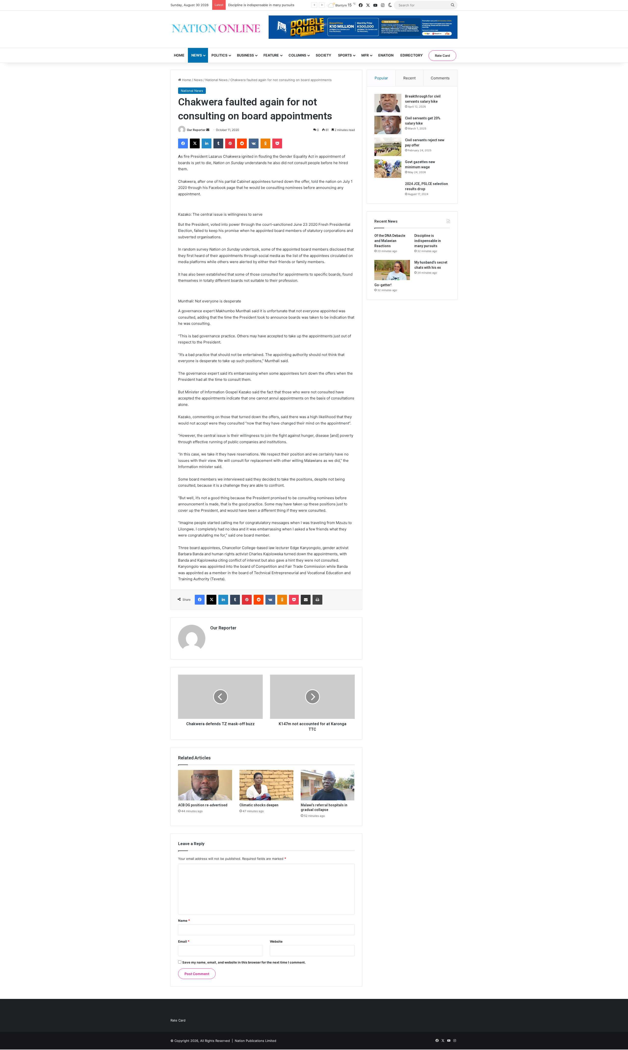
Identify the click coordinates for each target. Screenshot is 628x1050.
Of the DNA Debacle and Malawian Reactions (389, 241)
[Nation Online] (215, 29)
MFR (365, 55)
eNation (385, 55)
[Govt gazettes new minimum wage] (387, 168)
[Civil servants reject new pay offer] (387, 147)
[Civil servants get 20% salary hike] (387, 125)
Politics (219, 55)
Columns (297, 55)
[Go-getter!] (392, 270)
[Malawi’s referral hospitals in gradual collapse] (328, 785)
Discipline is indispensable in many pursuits (427, 241)
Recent (409, 78)
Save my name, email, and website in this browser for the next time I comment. (244, 962)
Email (183, 941)
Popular (381, 78)
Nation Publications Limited (255, 1041)
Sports (345, 55)
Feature (271, 55)
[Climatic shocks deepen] (266, 785)
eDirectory (411, 55)
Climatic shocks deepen (258, 805)
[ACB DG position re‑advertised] (205, 785)
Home (179, 55)
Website (276, 941)
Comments (440, 78)
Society (323, 55)
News (196, 55)
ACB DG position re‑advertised (202, 805)
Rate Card (442, 55)
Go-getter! (383, 285)
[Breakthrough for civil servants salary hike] (387, 103)
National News (216, 80)
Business (245, 55)
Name (184, 920)
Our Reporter (196, 130)
